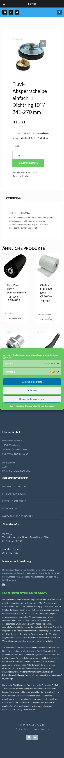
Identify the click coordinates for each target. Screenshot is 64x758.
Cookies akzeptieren (32, 381)
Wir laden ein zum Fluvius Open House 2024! (25, 536)
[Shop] (11, 12)
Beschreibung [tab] (13, 198)
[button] (43, 43)
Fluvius (25, 176)
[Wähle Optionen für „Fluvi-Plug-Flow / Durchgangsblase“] (24, 318)
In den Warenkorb (28, 163)
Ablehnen (32, 390)
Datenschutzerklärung (34, 406)
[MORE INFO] (57, 319)
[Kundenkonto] (17, 12)
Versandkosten (43, 133)
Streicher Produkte (12, 549)
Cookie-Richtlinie (17, 406)
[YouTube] (4, 12)
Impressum (49, 406)
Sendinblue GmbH (37, 647)
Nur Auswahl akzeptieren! (32, 399)
